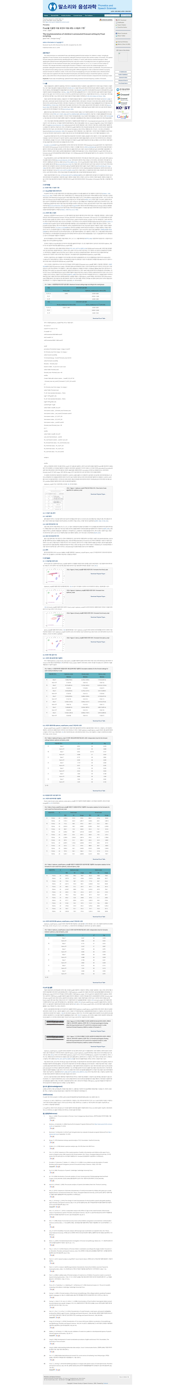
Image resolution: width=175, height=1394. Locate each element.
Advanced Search (123, 80)
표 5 (52, 803)
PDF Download (121, 20)
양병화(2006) (104, 229)
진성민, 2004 (63, 114)
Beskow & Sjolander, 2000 (57, 131)
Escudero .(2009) (49, 145)
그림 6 (62, 1013)
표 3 (63, 732)
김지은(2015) (64, 175)
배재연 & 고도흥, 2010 (52, 105)
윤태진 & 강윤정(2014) (90, 147)
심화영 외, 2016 (83, 1072)
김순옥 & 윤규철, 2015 (101, 166)
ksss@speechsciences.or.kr (77, 1379)
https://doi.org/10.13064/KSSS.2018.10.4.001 (57, 22)
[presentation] (47, 278)
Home (46, 15)
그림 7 (79, 1015)
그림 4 (45, 607)
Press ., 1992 (47, 195)
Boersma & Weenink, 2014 (57, 125)
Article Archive (66, 15)
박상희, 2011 (71, 88)
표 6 (85, 924)
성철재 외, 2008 (71, 274)
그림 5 (64, 630)
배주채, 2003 (88, 238)
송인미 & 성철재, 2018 (68, 170)
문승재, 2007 (97, 533)
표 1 (62, 250)
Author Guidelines (123, 74)
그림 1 (68, 484)
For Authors (89, 15)
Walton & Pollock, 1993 (99, 96)
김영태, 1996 (98, 521)
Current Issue (77, 15)
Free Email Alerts (123, 83)
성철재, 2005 (81, 90)
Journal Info (54, 15)
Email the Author (122, 27)
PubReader (120, 22)
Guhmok (105, 1383)
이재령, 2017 (56, 114)
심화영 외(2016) (83, 114)
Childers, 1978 (106, 193)
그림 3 (70, 586)
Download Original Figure (98, 494)
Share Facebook (122, 33)
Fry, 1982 (66, 92)
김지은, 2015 (59, 170)
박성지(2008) (109, 116)
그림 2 (95, 565)
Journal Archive (123, 77)
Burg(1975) (75, 205)
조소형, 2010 (89, 96)
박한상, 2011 (88, 199)
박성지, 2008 (106, 99)
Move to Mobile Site (124, 1377)
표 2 (61, 663)
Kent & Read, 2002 (68, 109)
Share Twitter (121, 35)
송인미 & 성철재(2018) (72, 114)
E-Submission (123, 71)
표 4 (49, 803)
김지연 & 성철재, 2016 (71, 162)
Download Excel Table (99, 318)
